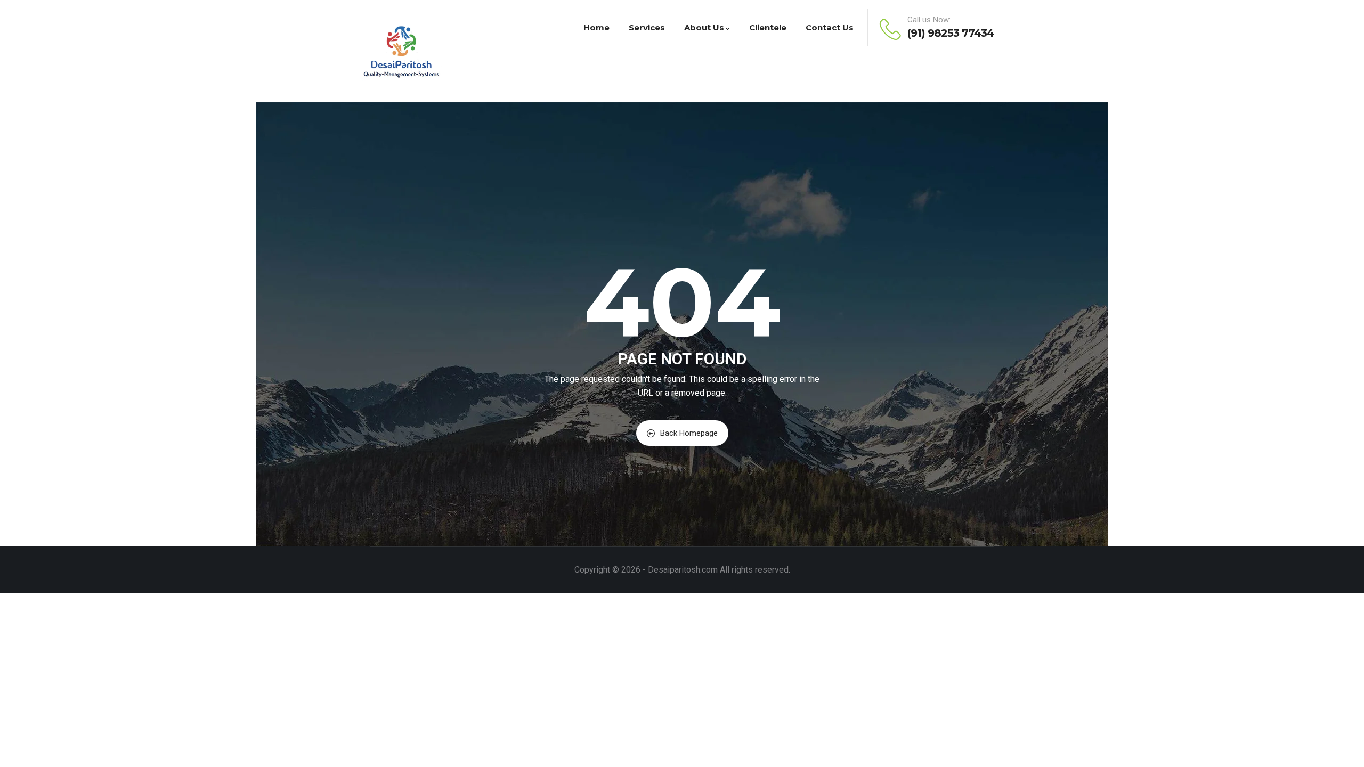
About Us (704, 27)
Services (647, 27)
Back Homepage (689, 433)
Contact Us (830, 27)
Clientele (767, 27)
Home (596, 27)
